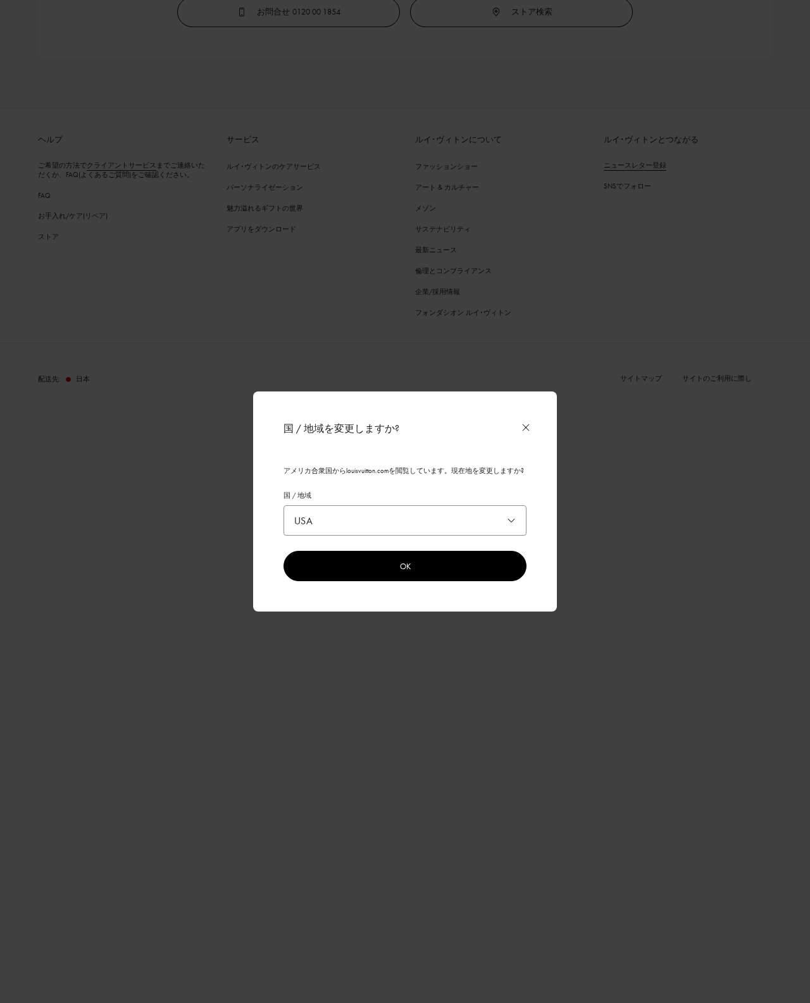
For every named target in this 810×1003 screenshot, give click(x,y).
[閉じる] (526, 427)
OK (405, 566)
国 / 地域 (297, 495)
